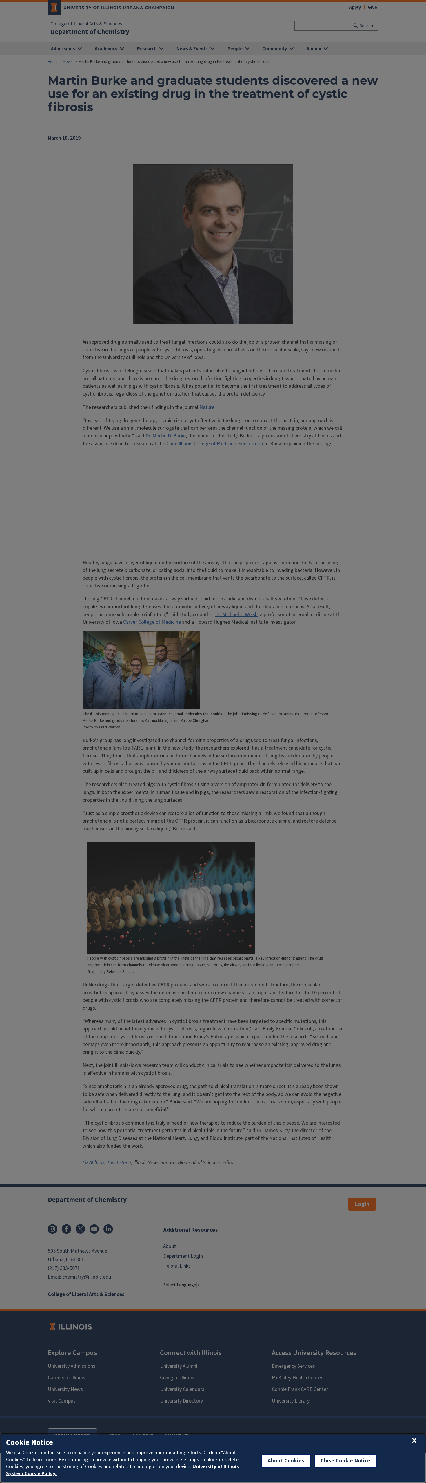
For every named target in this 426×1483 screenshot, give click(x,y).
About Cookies (286, 1461)
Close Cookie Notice (345, 1461)
